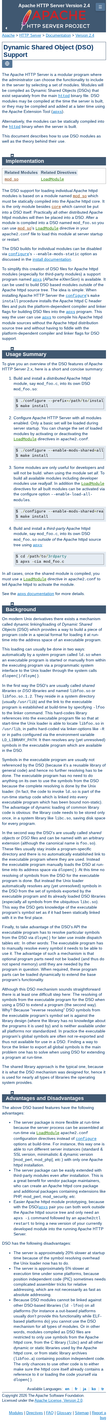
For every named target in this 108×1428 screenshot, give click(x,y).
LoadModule (52, 179)
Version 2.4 (84, 35)
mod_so (11, 179)
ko (93, 1389)
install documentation (52, 259)
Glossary (64, 1413)
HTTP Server (30, 35)
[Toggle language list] (7, 64)
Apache (8, 35)
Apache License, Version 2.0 (58, 1400)
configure (18, 254)
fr (76, 1389)
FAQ (50, 1413)
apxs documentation (35, 593)
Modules (16, 1413)
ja (84, 1389)
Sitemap (82, 1413)
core (56, 206)
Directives (34, 1413)
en (67, 1389)
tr (102, 1389)
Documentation (58, 35)
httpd (64, 96)
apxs (57, 111)
